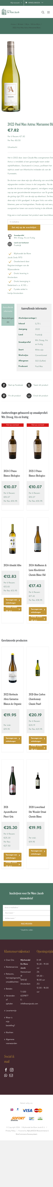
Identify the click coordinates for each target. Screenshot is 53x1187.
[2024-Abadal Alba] (13, 539)
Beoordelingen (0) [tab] (8, 320)
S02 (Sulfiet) (40, 361)
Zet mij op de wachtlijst (24, 227)
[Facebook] (6, 1070)
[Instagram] (11, 1070)
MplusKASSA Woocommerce (37, 1131)
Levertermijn (10, 1011)
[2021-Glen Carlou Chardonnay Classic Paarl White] (38, 668)
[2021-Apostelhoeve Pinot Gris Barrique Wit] (13, 780)
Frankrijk (38, 335)
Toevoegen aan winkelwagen (11, 601)
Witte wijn (39, 350)
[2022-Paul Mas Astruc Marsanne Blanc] (26, 78)
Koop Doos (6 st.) (11, 609)
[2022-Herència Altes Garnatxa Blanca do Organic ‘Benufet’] (13, 668)
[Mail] (11, 1075)
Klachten (9, 1032)
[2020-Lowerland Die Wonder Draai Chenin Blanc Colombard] (38, 780)
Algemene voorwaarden (10, 1041)
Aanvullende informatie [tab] (8, 309)
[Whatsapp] (5, 1075)
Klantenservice (10, 967)
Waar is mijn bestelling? (10, 1022)
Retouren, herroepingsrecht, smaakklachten (10, 978)
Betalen (9, 989)
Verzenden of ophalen (10, 1000)
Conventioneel (41, 355)
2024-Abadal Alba (12, 565)
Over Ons (10, 960)
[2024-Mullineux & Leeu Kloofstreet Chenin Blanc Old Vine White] (38, 539)
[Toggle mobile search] (43, 12)
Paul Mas (39, 366)
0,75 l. (38, 324)
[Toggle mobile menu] (48, 12)
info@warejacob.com (29, 1004)
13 (36, 318)
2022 (37, 329)
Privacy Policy (11, 1131)
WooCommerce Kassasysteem (26, 1134)
